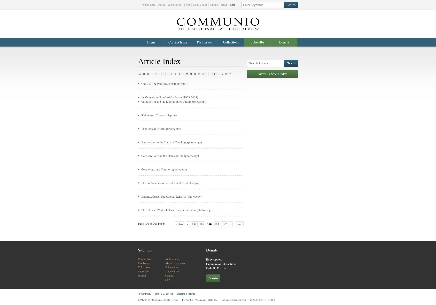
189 (202, 224)
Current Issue (177, 42)
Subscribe (257, 42)
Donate (284, 42)
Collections (231, 42)
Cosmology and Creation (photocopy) (164, 169)
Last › (239, 224)
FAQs (187, 4)
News (224, 4)
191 (217, 224)
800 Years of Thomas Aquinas (159, 115)
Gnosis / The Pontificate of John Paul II (164, 84)
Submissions (174, 4)
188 (194, 224)
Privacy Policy (144, 294)
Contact (214, 4)
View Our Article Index (272, 74)
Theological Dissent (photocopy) (161, 129)
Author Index (148, 4)
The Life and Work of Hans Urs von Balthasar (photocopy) (176, 210)
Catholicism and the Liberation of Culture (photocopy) (174, 101)
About (161, 4)
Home (151, 42)
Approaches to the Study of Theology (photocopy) (171, 142)
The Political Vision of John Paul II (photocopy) (170, 183)
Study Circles (200, 4)
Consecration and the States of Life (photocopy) (170, 156)
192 (224, 224)
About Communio (175, 263)
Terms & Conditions (164, 294)
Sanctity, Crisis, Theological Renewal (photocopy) (171, 196)
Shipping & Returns (186, 294)
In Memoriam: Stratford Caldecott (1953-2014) (169, 97)
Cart (232, 4)
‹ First (179, 224)
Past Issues (204, 42)
